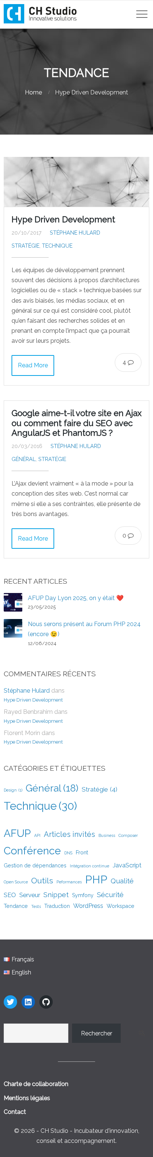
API (37, 835)
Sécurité (110, 895)
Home (33, 92)
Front (82, 852)
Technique (57, 245)
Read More (33, 365)
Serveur (29, 895)
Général (24, 459)
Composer (128, 835)
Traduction (57, 906)
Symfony (83, 895)
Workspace (120, 906)
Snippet (56, 895)
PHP (96, 879)
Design (13, 790)
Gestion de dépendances (35, 865)
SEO (10, 895)
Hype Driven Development (63, 219)
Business (106, 835)
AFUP (17, 833)
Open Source (16, 882)
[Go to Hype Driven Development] (76, 182)
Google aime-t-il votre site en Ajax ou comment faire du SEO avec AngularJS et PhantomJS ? (76, 423)
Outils (42, 880)
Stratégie (25, 245)
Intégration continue (89, 866)
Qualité (122, 881)
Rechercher (96, 1033)
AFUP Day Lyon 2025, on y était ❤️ (76, 598)
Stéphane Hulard (75, 232)
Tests (36, 906)
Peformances (69, 882)
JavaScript (127, 865)
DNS (68, 853)
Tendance (16, 906)
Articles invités (69, 834)
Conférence (32, 851)
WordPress (88, 905)
